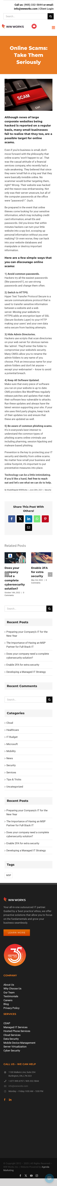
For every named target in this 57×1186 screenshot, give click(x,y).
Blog (6, 1004)
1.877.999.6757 (16, 1081)
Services (11, 772)
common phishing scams (37, 425)
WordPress (33, 391)
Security (48, 490)
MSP (8, 875)
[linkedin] (10, 1099)
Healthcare (12, 729)
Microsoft (12, 744)
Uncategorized (14, 786)
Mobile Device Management (19, 1042)
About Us (8, 984)
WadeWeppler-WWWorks (17, 490)
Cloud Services (12, 1035)
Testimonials (10, 996)
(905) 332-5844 (33, 4)
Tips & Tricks (13, 779)
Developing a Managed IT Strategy (26, 671)
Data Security (11, 1038)
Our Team (9, 992)
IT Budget (12, 736)
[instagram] (37, 1175)
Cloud (9, 722)
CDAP (6, 1023)
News (9, 758)
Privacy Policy (11, 1008)
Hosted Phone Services (16, 1031)
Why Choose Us (12, 988)
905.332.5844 (32, 1081)
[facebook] (4, 1099)
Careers (7, 1000)
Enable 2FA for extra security (39, 572)
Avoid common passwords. (24, 273)
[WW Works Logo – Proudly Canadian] (19, 24)
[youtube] (31, 1175)
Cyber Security (11, 1050)
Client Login (46, 8)
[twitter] (26, 1175)
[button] (7, 574)
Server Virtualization (14, 1046)
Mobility (11, 751)
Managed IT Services (15, 1027)
